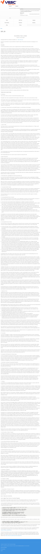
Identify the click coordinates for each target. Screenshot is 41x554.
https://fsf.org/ (20, 39)
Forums (20, 25)
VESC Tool (20, 20)
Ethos (7, 25)
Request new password (17, 8)
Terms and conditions (4, 547)
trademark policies (21, 545)
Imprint (2, 550)
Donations (33, 22)
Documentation (7, 22)
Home (7, 20)
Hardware (34, 20)
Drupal (14, 544)
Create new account (11, 8)
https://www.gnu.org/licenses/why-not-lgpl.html (13, 535)
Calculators (20, 22)
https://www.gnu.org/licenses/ (6, 530)
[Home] (8, 2)
